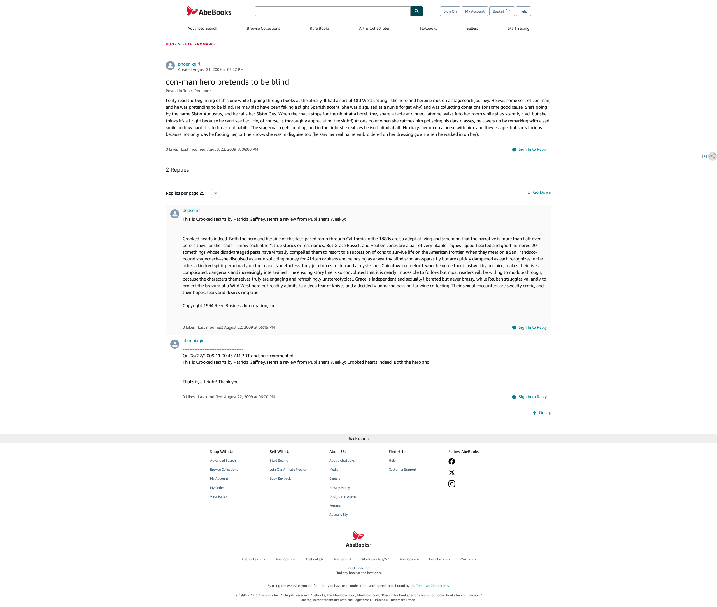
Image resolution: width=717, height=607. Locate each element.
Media (333, 469)
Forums (335, 505)
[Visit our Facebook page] (474, 461)
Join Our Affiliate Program (289, 469)
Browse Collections (263, 28)
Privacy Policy (339, 487)
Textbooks (428, 28)
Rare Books (319, 28)
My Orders (217, 487)
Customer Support (402, 469)
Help (523, 11)
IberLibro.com (439, 559)
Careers (334, 478)
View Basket (219, 496)
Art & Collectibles (374, 28)
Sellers (472, 28)
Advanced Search (202, 28)
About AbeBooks (342, 460)
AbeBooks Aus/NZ (375, 559)
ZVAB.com (468, 559)
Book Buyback (280, 478)
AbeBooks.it (342, 559)
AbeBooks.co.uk (253, 559)
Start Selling (518, 28)
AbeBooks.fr (314, 559)
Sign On (450, 11)
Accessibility (338, 514)
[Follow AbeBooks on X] (474, 472)
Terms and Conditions (432, 585)
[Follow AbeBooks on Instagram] (474, 483)
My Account (475, 11)
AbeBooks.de (285, 559)
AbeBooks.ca (409, 559)
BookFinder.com (359, 570)
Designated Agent (342, 496)
